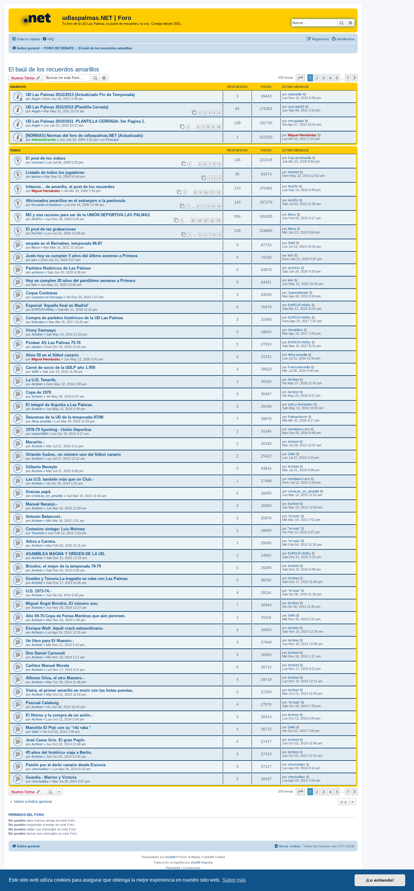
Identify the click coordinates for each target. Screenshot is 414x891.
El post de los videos (45, 158)
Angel (36, 99)
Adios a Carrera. (41, 541)
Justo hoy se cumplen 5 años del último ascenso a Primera (81, 255)
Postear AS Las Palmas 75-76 (53, 342)
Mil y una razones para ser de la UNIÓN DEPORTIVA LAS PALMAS (88, 215)
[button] (300, 77)
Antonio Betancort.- (44, 516)
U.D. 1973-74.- (38, 591)
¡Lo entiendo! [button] (380, 880)
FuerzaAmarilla (299, 367)
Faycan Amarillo (299, 158)
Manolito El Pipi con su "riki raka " (58, 727)
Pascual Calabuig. (43, 703)
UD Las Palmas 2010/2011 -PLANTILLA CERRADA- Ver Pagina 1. (85, 121)
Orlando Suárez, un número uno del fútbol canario (73, 454)
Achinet (293, 172)
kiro (34, 260)
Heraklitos (295, 330)
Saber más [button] (234, 880)
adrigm (37, 347)
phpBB (170, 857)
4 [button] (330, 78)
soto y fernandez (300, 404)
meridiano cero (299, 429)
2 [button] (317, 78)
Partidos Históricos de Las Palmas (58, 268)
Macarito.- (35, 442)
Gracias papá (38, 491)
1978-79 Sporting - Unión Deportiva (58, 429)
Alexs (292, 228)
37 (218, 221)
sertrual (37, 162)
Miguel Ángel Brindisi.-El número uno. (62, 603)
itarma (36, 176)
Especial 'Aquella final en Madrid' (57, 305)
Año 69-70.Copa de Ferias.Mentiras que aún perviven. (76, 616)
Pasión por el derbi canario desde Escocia (65, 765)
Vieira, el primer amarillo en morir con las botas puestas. (79, 690)
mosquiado (296, 121)
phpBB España (201, 862)
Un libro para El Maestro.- (50, 640)
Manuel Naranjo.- (42, 504)
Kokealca (38, 322)
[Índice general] (36, 19)
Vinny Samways (41, 330)
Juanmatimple (298, 292)
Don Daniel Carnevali (45, 653)
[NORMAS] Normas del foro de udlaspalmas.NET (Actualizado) (84, 135)
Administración (44, 139)
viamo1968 (40, 434)
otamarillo (295, 94)
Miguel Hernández (302, 135)
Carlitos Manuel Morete (47, 665)
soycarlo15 (296, 106)
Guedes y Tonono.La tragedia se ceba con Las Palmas (77, 578)
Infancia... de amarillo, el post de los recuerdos (70, 186)
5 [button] (337, 78)
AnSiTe (293, 186)
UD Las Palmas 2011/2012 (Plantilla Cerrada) (67, 107)
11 (212, 192)
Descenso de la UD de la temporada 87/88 (64, 417)
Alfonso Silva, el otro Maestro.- (55, 678)
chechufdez (40, 769)
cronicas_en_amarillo (47, 496)
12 (218, 192)
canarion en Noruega (47, 297)
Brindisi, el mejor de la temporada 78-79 (63, 566)
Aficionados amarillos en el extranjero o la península (75, 200)
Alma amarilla (297, 354)
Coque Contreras (41, 293)
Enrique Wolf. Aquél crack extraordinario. (65, 628)
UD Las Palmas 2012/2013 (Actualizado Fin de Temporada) (80, 94)
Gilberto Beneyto (41, 467)
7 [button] (348, 78)
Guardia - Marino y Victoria (51, 777)
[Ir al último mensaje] (305, 94)
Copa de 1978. (39, 392)
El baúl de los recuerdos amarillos (53, 69)
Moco (292, 214)
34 (199, 221)
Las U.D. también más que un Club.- (60, 479)
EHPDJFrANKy (43, 309)
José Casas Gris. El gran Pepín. (55, 740)
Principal (112, 139)
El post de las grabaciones (51, 229)
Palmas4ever (297, 417)
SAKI (291, 243)
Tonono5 (38, 533)
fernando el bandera (46, 205)
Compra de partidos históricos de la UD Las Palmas (74, 318)
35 (205, 221)
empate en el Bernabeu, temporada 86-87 (64, 243)
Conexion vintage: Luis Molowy (55, 529)
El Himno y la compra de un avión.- (59, 715)
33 (193, 221)
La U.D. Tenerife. (41, 380)
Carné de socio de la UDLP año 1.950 (60, 367)
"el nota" (294, 516)
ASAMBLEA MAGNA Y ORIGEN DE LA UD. (65, 553)
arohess (38, 272)
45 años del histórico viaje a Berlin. (59, 752)
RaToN (37, 233)
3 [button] (323, 78)
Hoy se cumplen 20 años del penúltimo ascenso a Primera (80, 280)
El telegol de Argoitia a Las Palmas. (59, 404)
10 (218, 127)
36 (212, 221)
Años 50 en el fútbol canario (52, 355)
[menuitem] (48, 39)
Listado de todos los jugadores (55, 172)
